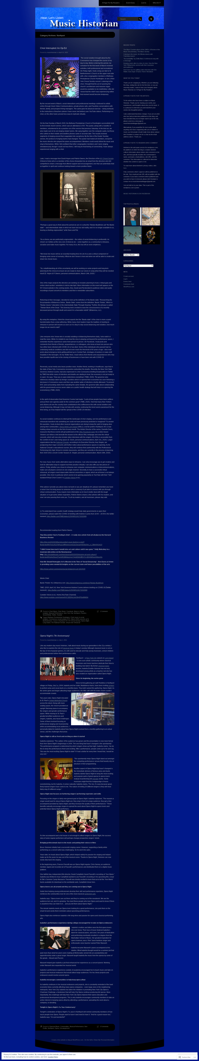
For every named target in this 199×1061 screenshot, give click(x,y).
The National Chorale (58, 622)
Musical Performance (56, 613)
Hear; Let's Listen (52, 17)
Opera (57, 1028)
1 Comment (104, 611)
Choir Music (53, 611)
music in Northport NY (60, 621)
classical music (68, 648)
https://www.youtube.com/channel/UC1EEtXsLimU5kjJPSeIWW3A (64, 597)
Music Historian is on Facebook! (136, 193)
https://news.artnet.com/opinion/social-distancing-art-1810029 (62, 569)
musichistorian (52, 52)
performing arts (90, 894)
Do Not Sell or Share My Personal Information (99, 1040)
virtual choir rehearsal (73, 622)
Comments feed (128, 284)
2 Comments (104, 1026)
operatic (95, 779)
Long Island (109, 658)
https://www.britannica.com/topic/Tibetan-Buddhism (84, 583)
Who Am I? (157, 3)
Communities (64, 1026)
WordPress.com (128, 286)
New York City (68, 613)
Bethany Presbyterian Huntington (59, 617)
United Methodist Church (58, 701)
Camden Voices (70, 478)
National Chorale (62, 442)
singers (111, 685)
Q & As (143, 3)
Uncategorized (64, 1028)
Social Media (47, 615)
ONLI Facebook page (87, 432)
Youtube (59, 615)
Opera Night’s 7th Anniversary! (54, 636)
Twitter (54, 615)
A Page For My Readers (111, 3)
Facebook (70, 611)
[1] (49, 390)
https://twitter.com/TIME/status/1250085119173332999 (67, 516)
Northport (77, 613)
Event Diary (130, 3)
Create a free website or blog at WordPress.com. (68, 1040)
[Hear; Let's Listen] (99, 18)
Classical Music (54, 1026)
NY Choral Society (106, 159)
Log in (125, 279)
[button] (70, 211)
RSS (157, 19)
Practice (83, 613)
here (124, 168)
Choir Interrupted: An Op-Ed (53, 48)
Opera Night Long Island (68, 427)
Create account (128, 276)
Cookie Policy (53, 1057)
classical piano (103, 666)
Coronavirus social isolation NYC (59, 619)
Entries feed (127, 281)
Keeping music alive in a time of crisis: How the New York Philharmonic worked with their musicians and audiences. (140, 65)
